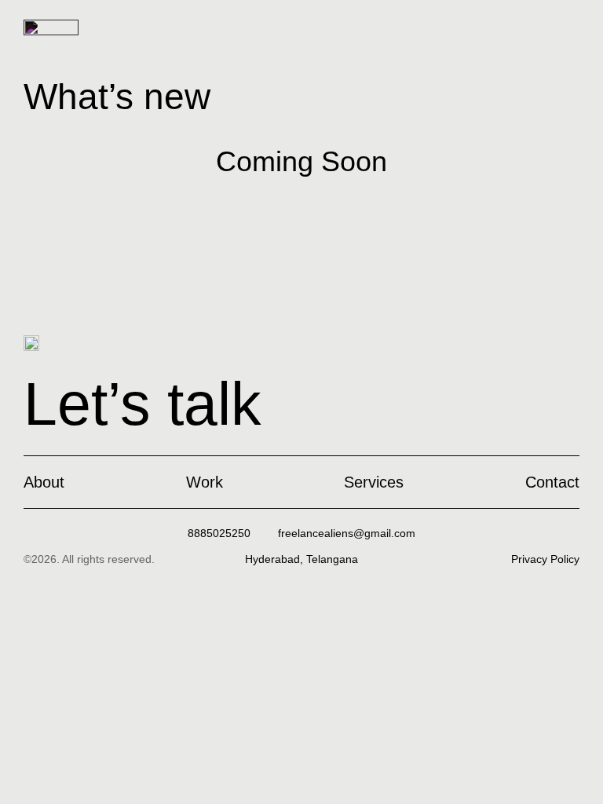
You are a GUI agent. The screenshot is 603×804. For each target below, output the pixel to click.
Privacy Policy (545, 559)
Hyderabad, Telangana (301, 559)
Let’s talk (142, 403)
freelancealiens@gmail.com (346, 533)
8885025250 (219, 533)
